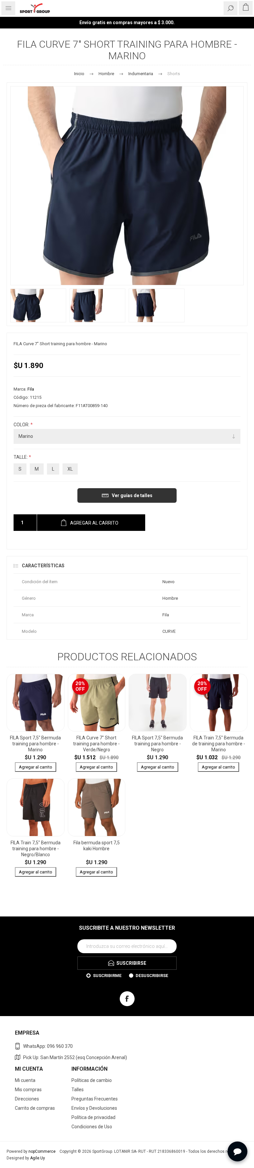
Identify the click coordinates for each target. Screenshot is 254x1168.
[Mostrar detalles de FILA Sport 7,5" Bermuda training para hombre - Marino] (35, 702)
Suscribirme (107, 975)
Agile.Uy (37, 1158)
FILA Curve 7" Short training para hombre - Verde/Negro (96, 743)
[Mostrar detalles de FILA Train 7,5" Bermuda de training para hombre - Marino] (218, 702)
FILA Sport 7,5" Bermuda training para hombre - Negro (157, 743)
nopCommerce (42, 1151)
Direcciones (27, 1098)
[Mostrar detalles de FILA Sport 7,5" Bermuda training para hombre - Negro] (157, 702)
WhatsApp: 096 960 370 (48, 1046)
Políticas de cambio (91, 1080)
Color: (22, 424)
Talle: (21, 457)
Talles (77, 1089)
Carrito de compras (35, 1108)
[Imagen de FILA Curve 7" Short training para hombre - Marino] (38, 305)
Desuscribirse (152, 975)
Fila (30, 389)
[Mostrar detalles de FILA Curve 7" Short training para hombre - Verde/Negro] (96, 702)
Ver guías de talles (132, 495)
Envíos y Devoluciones (94, 1108)
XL (70, 469)
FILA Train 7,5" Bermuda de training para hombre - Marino (218, 743)
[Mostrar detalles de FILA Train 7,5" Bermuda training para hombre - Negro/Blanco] (35, 807)
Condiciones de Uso (91, 1126)
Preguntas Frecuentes (94, 1098)
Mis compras (28, 1089)
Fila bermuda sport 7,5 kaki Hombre (96, 845)
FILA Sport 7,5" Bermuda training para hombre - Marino (35, 743)
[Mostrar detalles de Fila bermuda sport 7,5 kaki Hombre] (96, 807)
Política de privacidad (93, 1117)
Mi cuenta (25, 1080)
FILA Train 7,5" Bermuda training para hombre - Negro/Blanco (36, 848)
